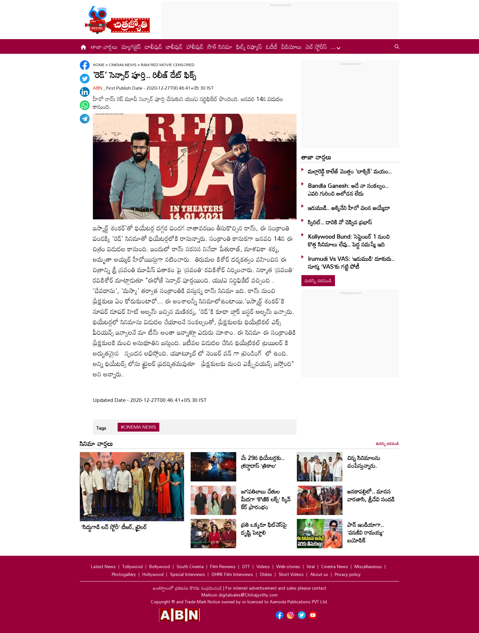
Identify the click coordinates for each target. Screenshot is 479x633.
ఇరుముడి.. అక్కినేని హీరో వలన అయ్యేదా (349, 207)
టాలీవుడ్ (153, 46)
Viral (311, 566)
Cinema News (123, 64)
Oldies (266, 574)
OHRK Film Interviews (232, 574)
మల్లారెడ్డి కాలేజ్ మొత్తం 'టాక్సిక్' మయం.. (350, 171)
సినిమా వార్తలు (96, 443)
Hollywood (153, 574)
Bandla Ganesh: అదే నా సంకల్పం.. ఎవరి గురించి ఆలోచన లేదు (348, 189)
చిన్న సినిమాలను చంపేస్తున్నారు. (363, 461)
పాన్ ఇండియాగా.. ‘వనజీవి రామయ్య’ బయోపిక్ (365, 532)
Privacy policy (348, 574)
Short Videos (291, 574)
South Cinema (190, 566)
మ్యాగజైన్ (131, 46)
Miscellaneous (368, 566)
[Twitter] (85, 78)
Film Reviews (223, 566)
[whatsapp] (85, 105)
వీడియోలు (291, 46)
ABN (98, 87)
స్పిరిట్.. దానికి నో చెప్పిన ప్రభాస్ (340, 222)
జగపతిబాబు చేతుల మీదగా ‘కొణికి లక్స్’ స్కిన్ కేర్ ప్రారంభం (266, 499)
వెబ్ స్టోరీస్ (316, 46)
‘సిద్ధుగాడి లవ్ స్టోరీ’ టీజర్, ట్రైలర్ (114, 527)
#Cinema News (138, 427)
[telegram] (85, 119)
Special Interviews (187, 574)
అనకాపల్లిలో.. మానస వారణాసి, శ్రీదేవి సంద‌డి (371, 495)
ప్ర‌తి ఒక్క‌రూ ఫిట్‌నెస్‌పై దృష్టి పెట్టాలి (264, 528)
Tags (101, 427)
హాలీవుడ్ (194, 46)
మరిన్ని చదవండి (318, 280)
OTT (246, 566)
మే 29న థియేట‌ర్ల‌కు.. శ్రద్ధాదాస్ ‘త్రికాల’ (262, 461)
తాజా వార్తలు (104, 46)
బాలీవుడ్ (174, 46)
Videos (263, 566)
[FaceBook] (85, 65)
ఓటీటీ (271, 46)
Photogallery (124, 574)
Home (99, 64)
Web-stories (288, 566)
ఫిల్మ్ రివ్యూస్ (249, 46)
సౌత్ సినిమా (219, 46)
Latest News (103, 566)
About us (319, 574)
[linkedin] (85, 92)
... (334, 46)
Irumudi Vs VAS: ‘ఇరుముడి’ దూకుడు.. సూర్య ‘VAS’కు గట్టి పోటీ (351, 262)
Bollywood (159, 566)
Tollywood (132, 566)
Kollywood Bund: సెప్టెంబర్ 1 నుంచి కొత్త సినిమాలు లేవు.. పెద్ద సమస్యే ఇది (349, 240)
